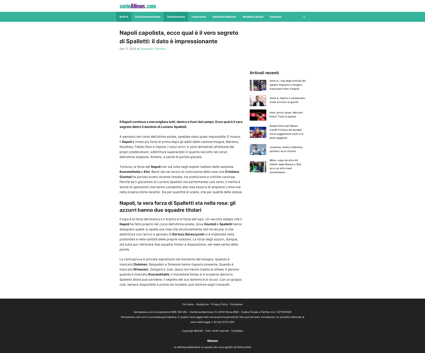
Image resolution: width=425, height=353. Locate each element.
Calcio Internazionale (147, 16)
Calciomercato (176, 16)
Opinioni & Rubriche (224, 16)
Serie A (124, 16)
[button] (304, 17)
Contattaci (237, 330)
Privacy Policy (219, 304)
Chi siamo (188, 304)
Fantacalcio (199, 16)
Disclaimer (236, 304)
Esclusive (275, 16)
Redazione (202, 304)
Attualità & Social (253, 16)
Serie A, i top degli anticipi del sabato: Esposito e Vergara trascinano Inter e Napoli (287, 84)
